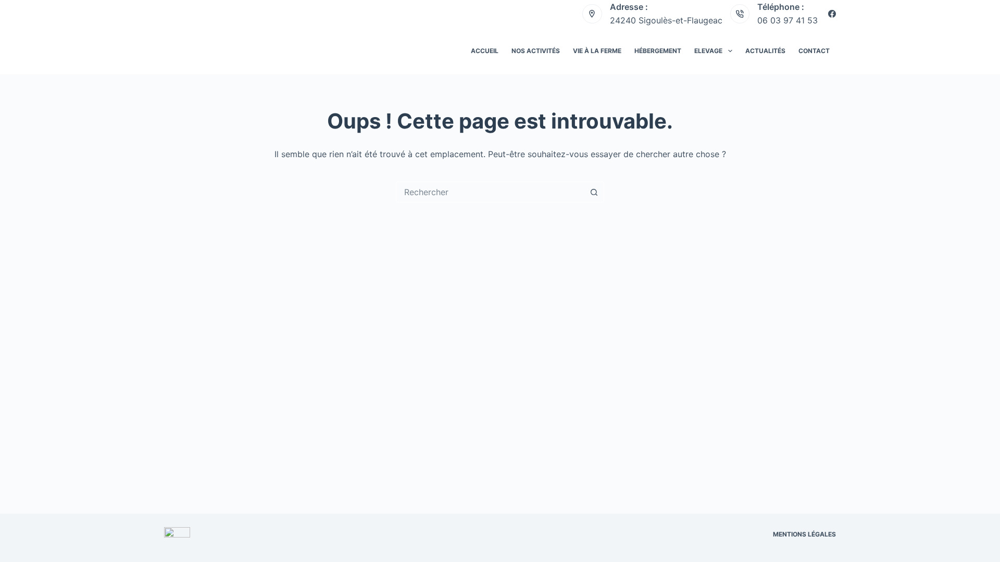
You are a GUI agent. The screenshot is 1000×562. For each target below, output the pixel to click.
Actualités (765, 51)
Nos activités (535, 51)
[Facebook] (832, 14)
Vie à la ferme (597, 51)
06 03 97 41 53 (787, 20)
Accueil (484, 51)
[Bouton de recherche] (594, 192)
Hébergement (657, 51)
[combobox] (490, 192)
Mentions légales (804, 534)
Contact (814, 51)
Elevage (708, 51)
